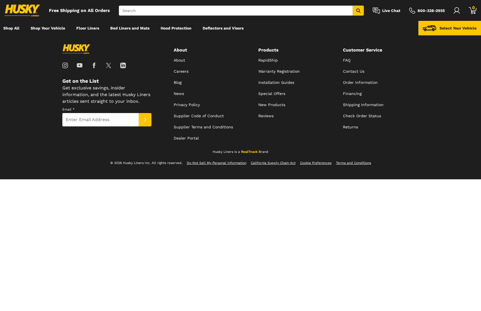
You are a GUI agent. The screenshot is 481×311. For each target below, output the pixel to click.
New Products (271, 104)
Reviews (266, 116)
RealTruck (249, 152)
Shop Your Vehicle (48, 28)
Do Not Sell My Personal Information (216, 163)
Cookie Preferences (316, 163)
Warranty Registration (279, 71)
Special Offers (271, 93)
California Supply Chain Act (273, 163)
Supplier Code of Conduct (199, 116)
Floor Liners (87, 28)
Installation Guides (276, 82)
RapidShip (268, 60)
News (179, 93)
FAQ (346, 60)
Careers (181, 71)
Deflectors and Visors (223, 28)
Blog (177, 82)
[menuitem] (11, 28)
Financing (352, 93)
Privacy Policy (187, 104)
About (179, 60)
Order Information (360, 82)
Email (68, 109)
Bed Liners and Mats (129, 28)
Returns (350, 127)
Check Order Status (362, 116)
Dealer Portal (186, 138)
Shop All (11, 28)
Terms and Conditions (353, 163)
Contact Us (353, 71)
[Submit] (145, 119)
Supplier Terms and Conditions (203, 127)
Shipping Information (363, 104)
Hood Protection (176, 28)
